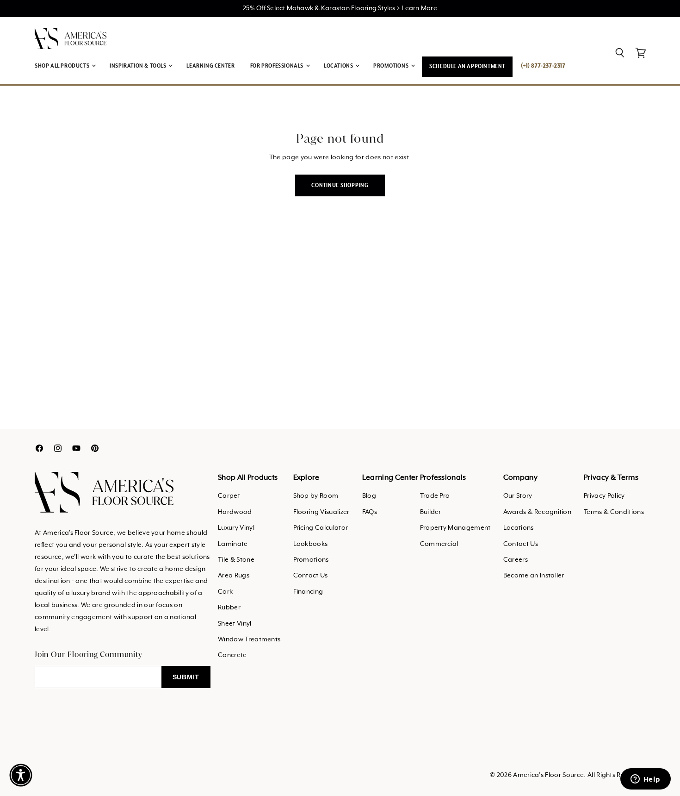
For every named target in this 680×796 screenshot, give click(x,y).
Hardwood (235, 512)
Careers (515, 560)
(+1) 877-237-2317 (543, 66)
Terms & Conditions (614, 512)
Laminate (233, 544)
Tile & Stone (236, 560)
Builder (430, 512)
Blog (369, 496)
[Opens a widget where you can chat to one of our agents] (645, 779)
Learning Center (210, 66)
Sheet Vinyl (235, 623)
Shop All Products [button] (63, 66)
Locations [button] (339, 66)
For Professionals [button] (277, 66)
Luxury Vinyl (236, 528)
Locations (518, 528)
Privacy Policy (604, 496)
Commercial (439, 544)
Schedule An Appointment (467, 66)
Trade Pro (435, 496)
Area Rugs (233, 575)
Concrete (232, 655)
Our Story (517, 496)
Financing (308, 591)
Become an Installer (533, 575)
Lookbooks (310, 544)
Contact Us (310, 575)
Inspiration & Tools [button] (138, 66)
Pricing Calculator (320, 528)
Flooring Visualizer (321, 512)
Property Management (455, 528)
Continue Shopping (340, 185)
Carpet (229, 496)
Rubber (229, 607)
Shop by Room (316, 496)
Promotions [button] (391, 66)
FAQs (369, 512)
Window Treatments (249, 639)
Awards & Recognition (537, 512)
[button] (20, 775)
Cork (225, 591)
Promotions (311, 560)
